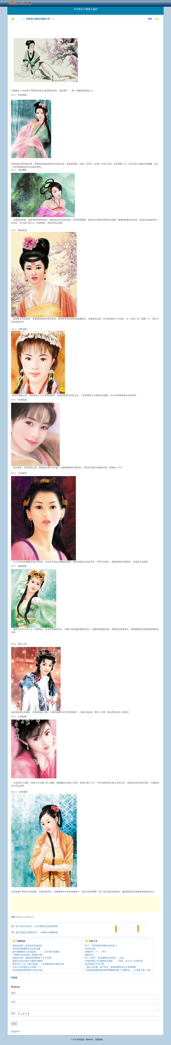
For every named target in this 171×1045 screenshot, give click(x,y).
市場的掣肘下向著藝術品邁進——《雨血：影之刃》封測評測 (114, 961)
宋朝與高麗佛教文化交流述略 (26, 949)
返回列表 (15, 1031)
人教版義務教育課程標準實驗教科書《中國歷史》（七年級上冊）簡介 (118, 970)
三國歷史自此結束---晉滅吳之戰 (27, 955)
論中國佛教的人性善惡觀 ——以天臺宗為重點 (36, 952)
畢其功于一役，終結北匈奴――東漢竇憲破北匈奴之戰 (38, 964)
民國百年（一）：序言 (95, 952)
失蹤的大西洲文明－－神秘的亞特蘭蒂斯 (38, 932)
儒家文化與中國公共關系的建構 (27, 961)
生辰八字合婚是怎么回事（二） (27, 967)
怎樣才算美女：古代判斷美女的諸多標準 (38, 926)
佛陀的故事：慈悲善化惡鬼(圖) (27, 945)
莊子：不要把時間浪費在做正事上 (101, 945)
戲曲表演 (89, 955)
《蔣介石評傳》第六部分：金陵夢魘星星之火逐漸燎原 (110, 967)
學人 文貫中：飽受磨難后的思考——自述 (104, 958)
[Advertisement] (59, 29)
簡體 (150, 19)
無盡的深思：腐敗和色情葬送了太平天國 (32, 958)
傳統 (157, 19)
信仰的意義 (90, 949)
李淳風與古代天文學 (94, 964)
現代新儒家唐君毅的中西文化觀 (27, 970)
